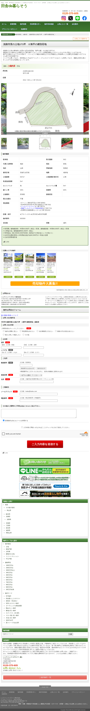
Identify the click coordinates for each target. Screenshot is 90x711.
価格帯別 (8, 562)
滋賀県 (8, 530)
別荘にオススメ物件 (12, 603)
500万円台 (9, 577)
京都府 (8, 523)
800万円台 (9, 584)
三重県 (8, 525)
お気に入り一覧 (62, 24)
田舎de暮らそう (14, 6)
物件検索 (23, 24)
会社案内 (75, 24)
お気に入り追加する (81, 39)
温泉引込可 (9, 620)
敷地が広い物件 (11, 610)
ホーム (4, 24)
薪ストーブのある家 (12, 622)
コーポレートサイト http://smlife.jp (11, 699)
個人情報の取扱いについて (9, 315)
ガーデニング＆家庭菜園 (14, 606)
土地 (7, 547)
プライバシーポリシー (9, 29)
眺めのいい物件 (11, 608)
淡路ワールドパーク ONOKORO (32, 208)
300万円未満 (10, 589)
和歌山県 (9, 533)
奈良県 (8, 528)
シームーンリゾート (28, 206)
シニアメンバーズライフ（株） (13, 657)
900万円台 (9, 587)
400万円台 (9, 575)
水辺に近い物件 (11, 618)
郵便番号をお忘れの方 (27, 368)
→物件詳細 (8, 276)
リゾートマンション (12, 556)
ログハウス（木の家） (13, 613)
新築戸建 (9, 549)
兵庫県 (8, 516)
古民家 (8, 551)
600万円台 (9, 580)
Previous (3, 109)
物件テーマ (8, 593)
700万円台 (9, 582)
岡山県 (9, 510)
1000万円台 (9, 565)
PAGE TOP (45, 687)
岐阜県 (8, 514)
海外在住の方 (41, 368)
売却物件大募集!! (45, 283)
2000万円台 (9, 568)
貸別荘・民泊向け (11, 601)
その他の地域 (10, 507)
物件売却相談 (49, 24)
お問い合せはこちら (12, 668)
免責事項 (24, 29)
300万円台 (9, 572)
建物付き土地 (10, 554)
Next (87, 109)
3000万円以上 (10, 570)
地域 (6, 504)
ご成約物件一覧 (45, 677)
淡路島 (9, 519)
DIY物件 (8, 596)
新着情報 (13, 24)
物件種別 (8, 544)
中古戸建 (9, 559)
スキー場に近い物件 (12, 615)
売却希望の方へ (35, 24)
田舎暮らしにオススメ (13, 598)
